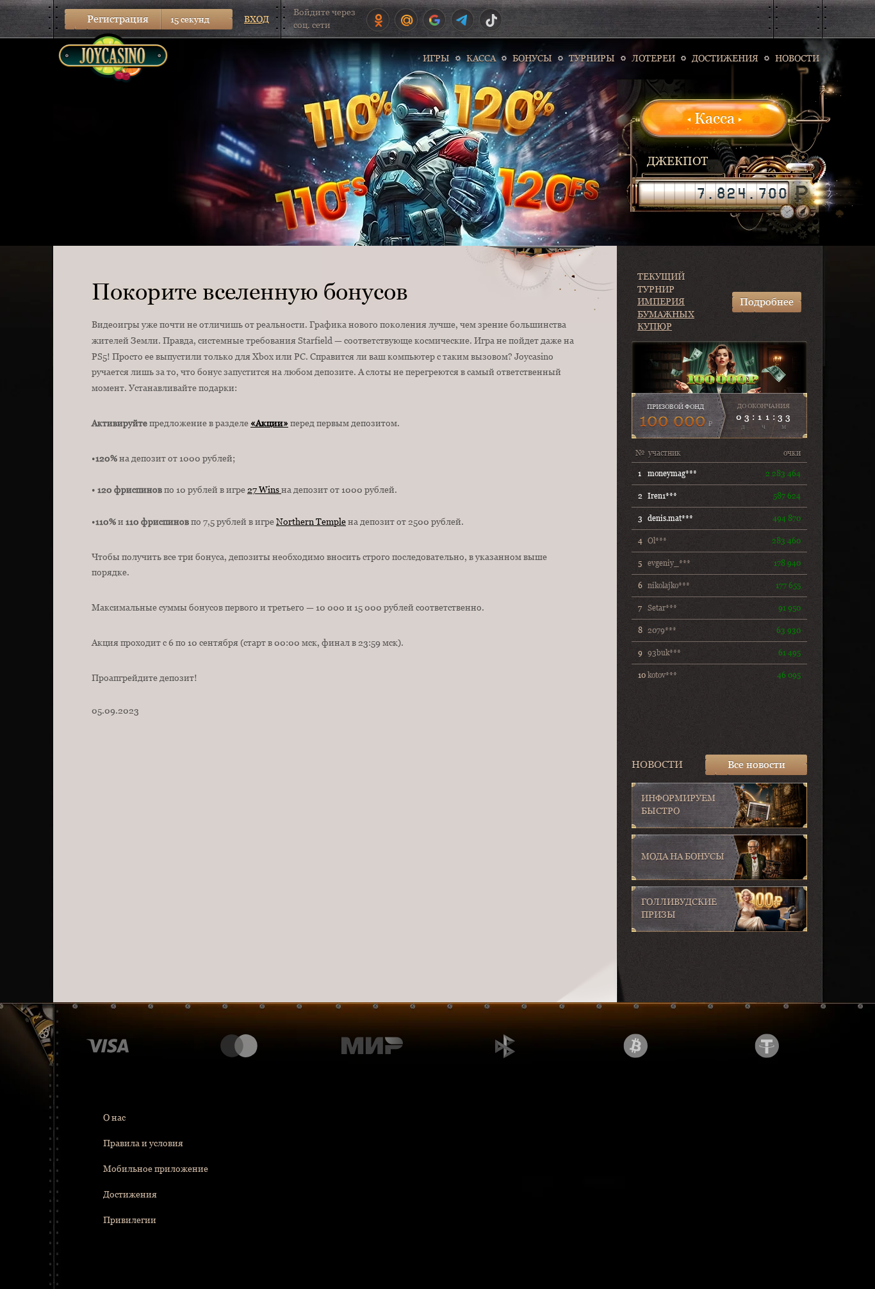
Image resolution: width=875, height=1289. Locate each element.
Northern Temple (311, 521)
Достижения (130, 1194)
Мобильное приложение (155, 1169)
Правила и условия (143, 1143)
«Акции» (269, 423)
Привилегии (129, 1220)
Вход (256, 19)
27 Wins (264, 489)
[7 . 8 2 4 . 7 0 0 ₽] (714, 193)
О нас (114, 1117)
